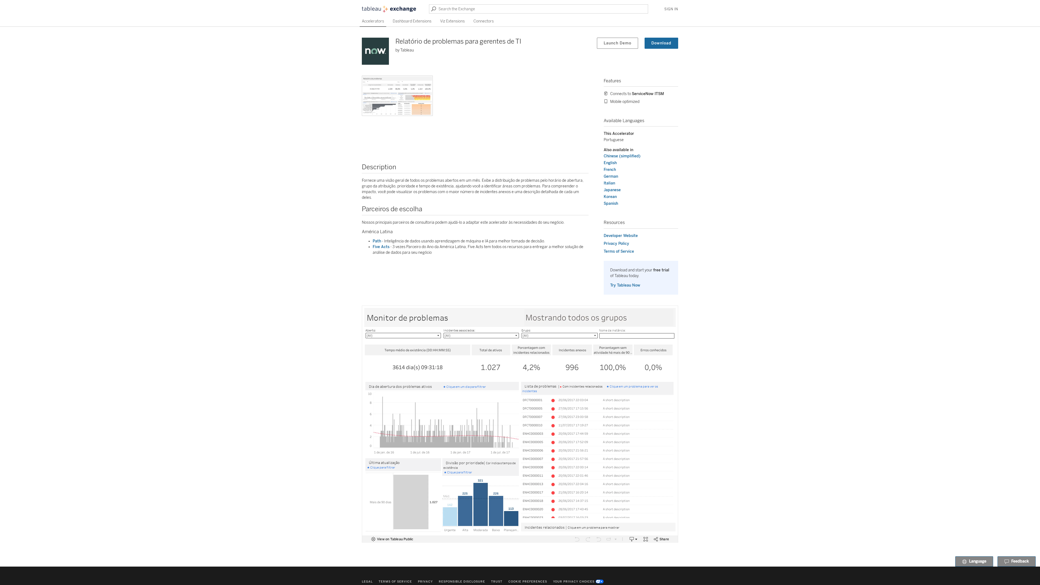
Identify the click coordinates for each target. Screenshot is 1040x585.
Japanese (612, 190)
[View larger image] (397, 96)
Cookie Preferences (527, 581)
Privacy (425, 581)
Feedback (1020, 561)
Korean (610, 196)
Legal (367, 581)
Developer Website (621, 235)
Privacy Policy (616, 243)
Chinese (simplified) (622, 156)
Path (377, 241)
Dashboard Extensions (412, 21)
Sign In (671, 9)
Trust (496, 581)
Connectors (483, 21)
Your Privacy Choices (573, 581)
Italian (609, 183)
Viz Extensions (452, 21)
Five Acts (381, 247)
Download (661, 43)
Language (977, 561)
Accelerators (373, 21)
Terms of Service (619, 251)
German (611, 176)
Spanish (611, 203)
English (610, 163)
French (610, 169)
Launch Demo (617, 43)
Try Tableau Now (625, 285)
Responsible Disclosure (462, 581)
